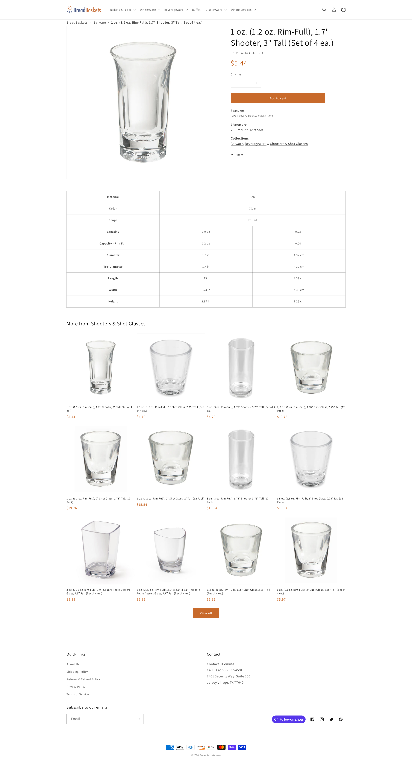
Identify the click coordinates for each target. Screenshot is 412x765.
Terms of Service (78, 694)
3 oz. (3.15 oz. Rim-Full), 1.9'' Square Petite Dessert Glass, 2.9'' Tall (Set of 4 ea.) (98, 591)
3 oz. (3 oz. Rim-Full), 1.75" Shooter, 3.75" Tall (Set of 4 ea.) (241, 409)
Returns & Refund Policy (83, 679)
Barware (100, 22)
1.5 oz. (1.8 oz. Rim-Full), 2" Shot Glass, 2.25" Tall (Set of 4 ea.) (170, 409)
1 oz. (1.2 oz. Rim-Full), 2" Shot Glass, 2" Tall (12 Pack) (170, 498)
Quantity (236, 74)
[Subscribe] (139, 719)
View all (206, 613)
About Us (73, 664)
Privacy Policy (76, 687)
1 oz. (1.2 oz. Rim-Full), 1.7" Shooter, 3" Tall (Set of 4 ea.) (99, 409)
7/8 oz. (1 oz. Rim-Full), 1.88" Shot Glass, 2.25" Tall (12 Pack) (311, 409)
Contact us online (220, 664)
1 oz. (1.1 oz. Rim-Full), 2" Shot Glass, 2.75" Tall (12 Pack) (98, 500)
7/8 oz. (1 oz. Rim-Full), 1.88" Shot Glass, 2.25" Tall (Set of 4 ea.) (238, 591)
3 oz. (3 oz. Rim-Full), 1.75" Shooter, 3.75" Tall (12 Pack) (237, 500)
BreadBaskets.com (210, 755)
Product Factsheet (249, 130)
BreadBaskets (77, 22)
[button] (122, 9)
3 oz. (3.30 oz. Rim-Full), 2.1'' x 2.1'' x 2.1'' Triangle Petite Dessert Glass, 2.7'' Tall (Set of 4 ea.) (168, 591)
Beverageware (255, 143)
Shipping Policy (77, 672)
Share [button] (240, 155)
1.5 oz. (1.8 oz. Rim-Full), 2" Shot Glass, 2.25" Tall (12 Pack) (310, 500)
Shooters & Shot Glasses (289, 143)
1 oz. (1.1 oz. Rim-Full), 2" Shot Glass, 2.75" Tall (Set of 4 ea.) (311, 591)
